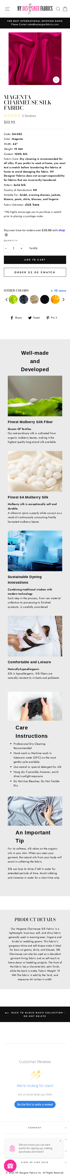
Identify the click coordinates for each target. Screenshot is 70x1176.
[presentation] (6, 299)
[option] (35, 23)
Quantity (11, 240)
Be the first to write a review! (35, 1104)
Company (35, 1127)
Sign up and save (35, 1162)
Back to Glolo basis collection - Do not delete (37, 1014)
